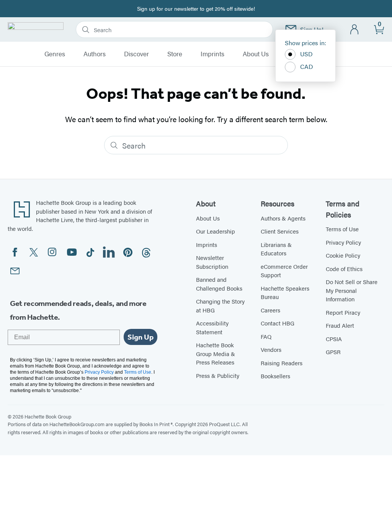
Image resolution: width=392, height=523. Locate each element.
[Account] (354, 29)
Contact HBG (277, 323)
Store (174, 54)
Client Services (280, 231)
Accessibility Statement (212, 327)
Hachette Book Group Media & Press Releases (215, 353)
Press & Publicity (217, 375)
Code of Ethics (344, 269)
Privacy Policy (343, 242)
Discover (136, 54)
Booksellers (275, 376)
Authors (94, 54)
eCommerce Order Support (284, 270)
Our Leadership (215, 231)
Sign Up (140, 337)
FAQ (266, 336)
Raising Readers (281, 363)
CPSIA (334, 339)
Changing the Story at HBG (220, 305)
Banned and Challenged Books (219, 283)
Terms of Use (342, 229)
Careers (270, 310)
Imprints (212, 54)
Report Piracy (343, 312)
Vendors (271, 349)
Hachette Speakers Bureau (285, 292)
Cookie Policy (343, 255)
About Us (256, 54)
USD (306, 53)
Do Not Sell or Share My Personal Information (351, 290)
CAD (306, 66)
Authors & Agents (283, 218)
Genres (54, 54)
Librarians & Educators (276, 248)
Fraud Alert (340, 325)
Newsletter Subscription (212, 261)
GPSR (333, 352)
